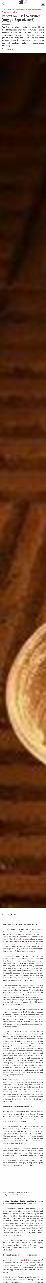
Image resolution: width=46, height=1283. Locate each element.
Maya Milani (14, 915)
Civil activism (8, 9)
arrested (10, 1235)
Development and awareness (28, 9)
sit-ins (22, 1211)
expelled (23, 1260)
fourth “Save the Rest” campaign (16, 939)
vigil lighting (21, 1082)
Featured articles (9, 12)
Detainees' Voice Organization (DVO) (23, 930)
